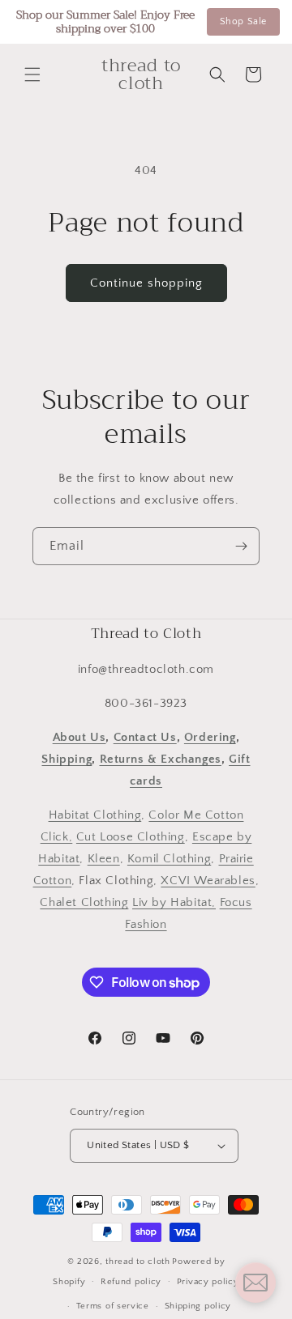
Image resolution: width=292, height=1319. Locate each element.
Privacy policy (208, 1282)
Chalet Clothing (84, 902)
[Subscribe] (241, 546)
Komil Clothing (169, 859)
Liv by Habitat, (174, 902)
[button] (32, 74)
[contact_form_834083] (255, 1282)
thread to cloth (137, 1261)
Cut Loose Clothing (130, 837)
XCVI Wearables (208, 880)
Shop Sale (243, 21)
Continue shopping (146, 283)
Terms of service (112, 1306)
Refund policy (131, 1282)
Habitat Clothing (95, 815)
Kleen (104, 859)
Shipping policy (198, 1306)
